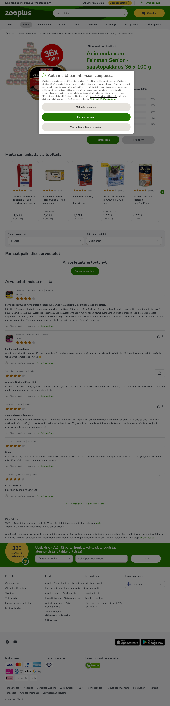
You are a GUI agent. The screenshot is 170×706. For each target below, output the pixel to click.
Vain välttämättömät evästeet (86, 127)
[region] (86, 102)
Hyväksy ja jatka (86, 117)
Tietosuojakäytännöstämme (103, 99)
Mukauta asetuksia (86, 107)
